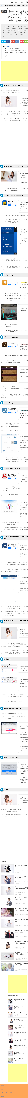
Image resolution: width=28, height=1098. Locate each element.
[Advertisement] (17, 984)
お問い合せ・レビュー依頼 (6, 1092)
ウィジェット (3, 1089)
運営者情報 (3, 1096)
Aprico (2, 1085)
